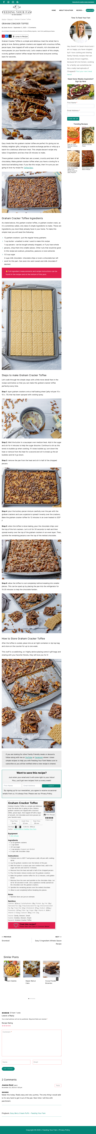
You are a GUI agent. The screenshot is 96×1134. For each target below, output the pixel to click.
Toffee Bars (28, 168)
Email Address (73, 110)
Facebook (39, 757)
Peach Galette (11, 981)
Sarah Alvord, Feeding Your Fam (25, 829)
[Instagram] (13, 2)
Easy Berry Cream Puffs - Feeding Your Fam (27, 1113)
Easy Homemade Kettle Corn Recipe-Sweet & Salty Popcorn (73, 170)
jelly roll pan (14, 836)
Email (36, 1062)
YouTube (28, 757)
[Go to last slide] (6, 979)
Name (5, 1062)
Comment (7, 1032)
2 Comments (32, 27)
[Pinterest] (8, 2)
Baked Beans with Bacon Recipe (87, 168)
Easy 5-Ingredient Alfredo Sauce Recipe (48, 940)
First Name (72, 103)
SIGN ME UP (73, 119)
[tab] (28, 998)
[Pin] (3, 36)
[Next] (57, 979)
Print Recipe (50, 815)
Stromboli (6, 939)
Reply (58, 1085)
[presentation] (12, 969)
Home (54, 10)
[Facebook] (4, 2)
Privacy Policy (64, 1130)
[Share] (6, 36)
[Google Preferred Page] (17, 2)
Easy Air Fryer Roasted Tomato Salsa (72, 146)
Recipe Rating (7, 1023)
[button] (46, 818)
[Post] (10, 36)
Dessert (10, 19)
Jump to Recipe (21, 36)
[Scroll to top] (92, 1128)
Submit (51, 786)
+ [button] (20, 826)
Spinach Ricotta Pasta (87, 145)
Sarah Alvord (8, 27)
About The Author (66, 10)
